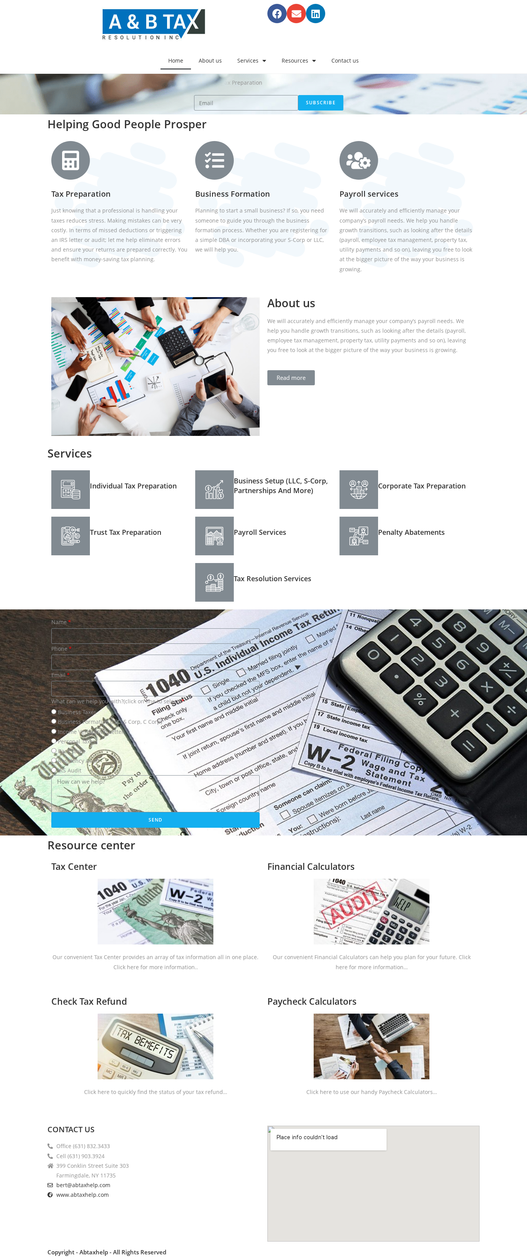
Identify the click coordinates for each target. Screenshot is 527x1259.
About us (210, 60)
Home (175, 60)
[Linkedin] (315, 13)
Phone (59, 648)
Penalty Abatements (411, 532)
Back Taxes (71, 751)
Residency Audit (79, 760)
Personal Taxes (77, 741)
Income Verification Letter (91, 731)
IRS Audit (69, 770)
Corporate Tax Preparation (422, 485)
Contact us (345, 60)
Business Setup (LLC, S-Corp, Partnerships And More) (281, 485)
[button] (291, 377)
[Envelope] (296, 13)
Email (58, 675)
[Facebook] (277, 13)
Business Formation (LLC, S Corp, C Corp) (110, 721)
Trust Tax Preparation (125, 532)
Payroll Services (260, 532)
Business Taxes (77, 712)
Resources (295, 60)
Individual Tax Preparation (133, 485)
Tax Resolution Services (272, 578)
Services (247, 60)
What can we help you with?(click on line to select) (115, 701)
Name (59, 622)
